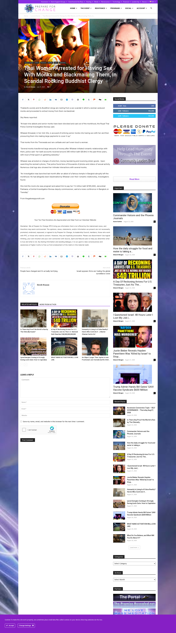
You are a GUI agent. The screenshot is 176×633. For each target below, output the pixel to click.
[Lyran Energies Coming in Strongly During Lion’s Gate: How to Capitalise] (34, 346)
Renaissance (105, 2)
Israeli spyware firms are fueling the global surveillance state (93, 272)
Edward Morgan (118, 255)
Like (152, 106)
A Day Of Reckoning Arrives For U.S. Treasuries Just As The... (132, 283)
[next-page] (25, 364)
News (56, 62)
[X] (28, 99)
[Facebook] (22, 99)
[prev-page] (21, 364)
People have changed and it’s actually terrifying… (39, 271)
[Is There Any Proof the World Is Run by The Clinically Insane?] (34, 318)
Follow (151, 111)
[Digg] (99, 99)
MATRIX (50, 62)
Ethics (37, 62)
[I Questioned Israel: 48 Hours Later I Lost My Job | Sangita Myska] (134, 302)
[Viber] (72, 99)
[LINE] (83, 99)
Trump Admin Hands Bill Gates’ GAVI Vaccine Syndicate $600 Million (133, 388)
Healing (88, 2)
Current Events (35, 16)
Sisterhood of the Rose (75, 2)
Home (72, 8)
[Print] (77, 99)
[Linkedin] (50, 99)
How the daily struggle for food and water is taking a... (132, 250)
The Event (85, 8)
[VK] (55, 99)
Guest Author (117, 221)
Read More (134, 179)
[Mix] (94, 99)
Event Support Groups (58, 2)
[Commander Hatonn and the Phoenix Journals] (134, 202)
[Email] (61, 99)
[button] (151, 8)
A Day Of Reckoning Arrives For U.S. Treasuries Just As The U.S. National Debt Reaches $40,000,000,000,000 (64, 331)
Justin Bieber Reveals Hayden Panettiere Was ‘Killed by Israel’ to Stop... (132, 353)
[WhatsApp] (39, 99)
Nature (144, 2)
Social (128, 8)
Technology (116, 2)
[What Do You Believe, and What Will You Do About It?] (119, 538)
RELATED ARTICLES (29, 304)
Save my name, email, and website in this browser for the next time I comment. (54, 421)
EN (153, 2)
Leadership (135, 2)
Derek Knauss (30, 87)
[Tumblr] (88, 99)
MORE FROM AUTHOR (48, 304)
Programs (115, 8)
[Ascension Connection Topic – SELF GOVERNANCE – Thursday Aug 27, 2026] (119, 411)
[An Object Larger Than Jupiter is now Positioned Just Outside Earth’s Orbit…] (96, 346)
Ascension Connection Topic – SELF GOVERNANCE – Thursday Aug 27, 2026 (141, 410)
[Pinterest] (33, 99)
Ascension (44, 2)
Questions (62, 62)
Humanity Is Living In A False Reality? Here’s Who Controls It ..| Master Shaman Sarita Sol (95, 331)
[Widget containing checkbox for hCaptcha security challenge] (38, 429)
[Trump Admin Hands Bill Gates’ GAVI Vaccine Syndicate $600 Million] (134, 374)
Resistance (100, 8)
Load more (133, 547)
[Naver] (105, 99)
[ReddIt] (44, 99)
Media (96, 2)
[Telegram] (66, 99)
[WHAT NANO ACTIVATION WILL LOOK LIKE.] (65, 346)
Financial (126, 2)
